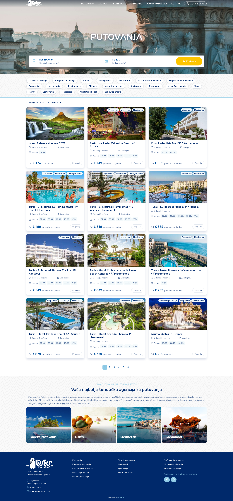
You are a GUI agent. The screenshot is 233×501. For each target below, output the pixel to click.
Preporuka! (34, 86)
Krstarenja (136, 86)
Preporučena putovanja (181, 80)
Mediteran (118, 3)
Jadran (103, 3)
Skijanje (93, 86)
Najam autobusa (157, 3)
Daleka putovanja (38, 80)
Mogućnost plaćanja (173, 464)
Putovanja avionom (81, 472)
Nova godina (104, 80)
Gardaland (136, 3)
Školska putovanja (126, 460)
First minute (74, 86)
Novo (196, 86)
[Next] (133, 367)
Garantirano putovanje (149, 80)
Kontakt (176, 3)
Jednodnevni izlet (114, 86)
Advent (87, 80)
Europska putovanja (65, 80)
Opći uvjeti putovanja (174, 460)
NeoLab (121, 497)
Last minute (54, 86)
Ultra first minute (177, 86)
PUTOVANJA (87, 3)
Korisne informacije (172, 468)
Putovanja (77, 460)
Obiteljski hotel (88, 91)
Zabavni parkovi (113, 91)
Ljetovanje (48, 91)
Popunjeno (154, 86)
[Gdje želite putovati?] (70, 61)
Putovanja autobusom (82, 468)
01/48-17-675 (196, 3)
